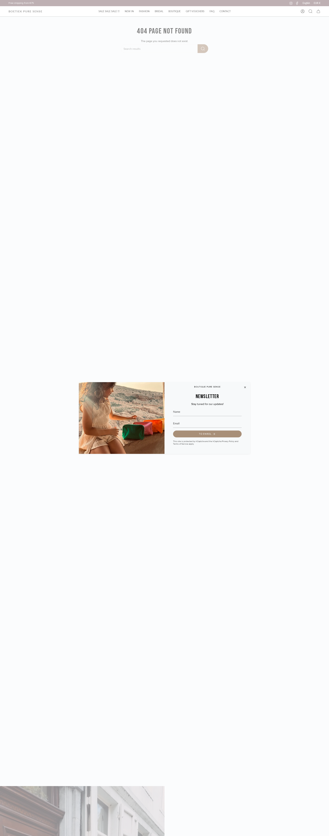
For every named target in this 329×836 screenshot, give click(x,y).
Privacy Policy (228, 441)
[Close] (245, 387)
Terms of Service (180, 444)
